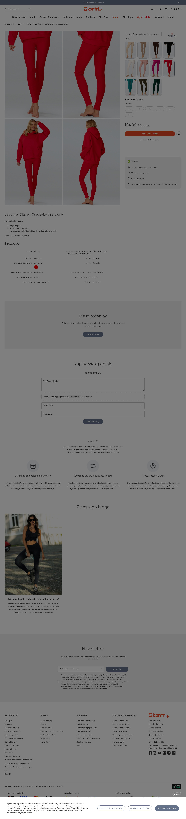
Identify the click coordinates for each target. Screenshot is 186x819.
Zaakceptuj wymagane (111, 808)
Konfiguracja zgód (140, 808)
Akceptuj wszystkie (167, 808)
